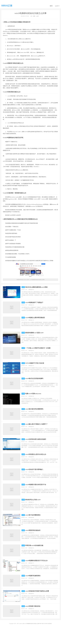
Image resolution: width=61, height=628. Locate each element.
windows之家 (6, 5)
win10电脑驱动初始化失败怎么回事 (31, 13)
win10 (57, 6)
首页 (51, 6)
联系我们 (50, 623)
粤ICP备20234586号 (44, 623)
